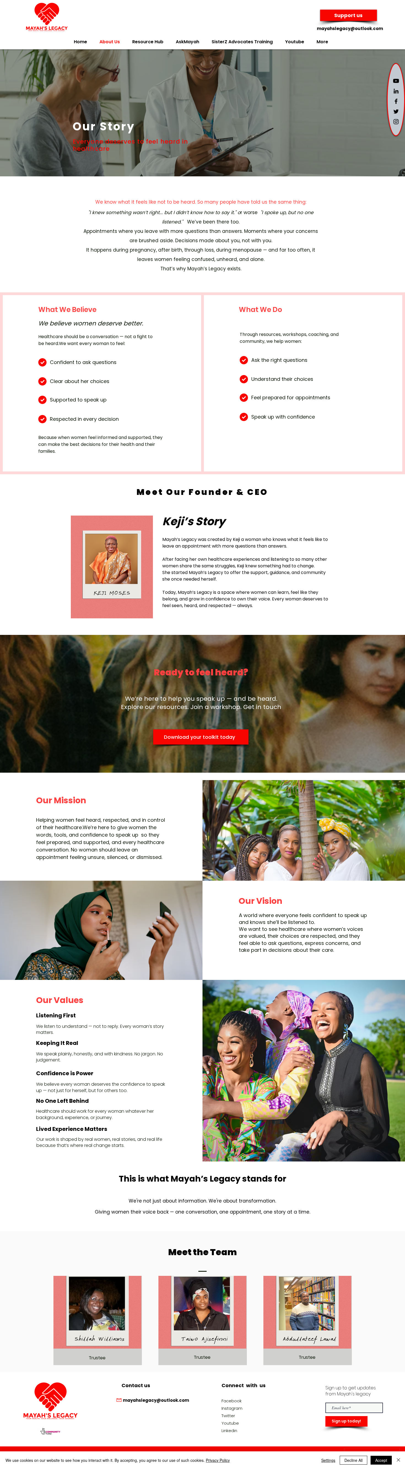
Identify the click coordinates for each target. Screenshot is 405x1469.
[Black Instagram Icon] (396, 121)
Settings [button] (328, 1460)
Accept (381, 1460)
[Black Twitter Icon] (396, 111)
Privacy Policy (218, 1460)
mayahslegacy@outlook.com (350, 28)
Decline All (353, 1460)
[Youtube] (396, 80)
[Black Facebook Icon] (396, 101)
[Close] (398, 1460)
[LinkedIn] (396, 91)
